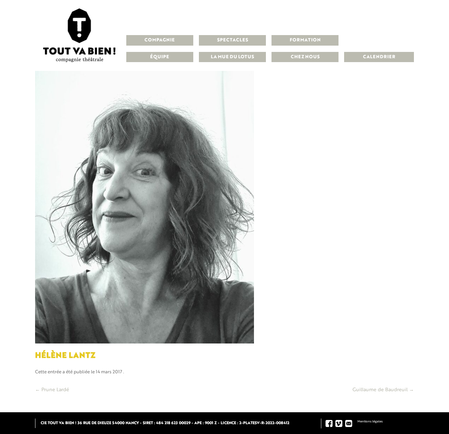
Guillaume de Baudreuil (383, 389)
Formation (305, 40)
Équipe (159, 57)
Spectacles (232, 40)
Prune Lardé (52, 389)
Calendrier (379, 57)
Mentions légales (370, 421)
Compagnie (160, 40)
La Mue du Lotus (232, 57)
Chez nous (305, 57)
